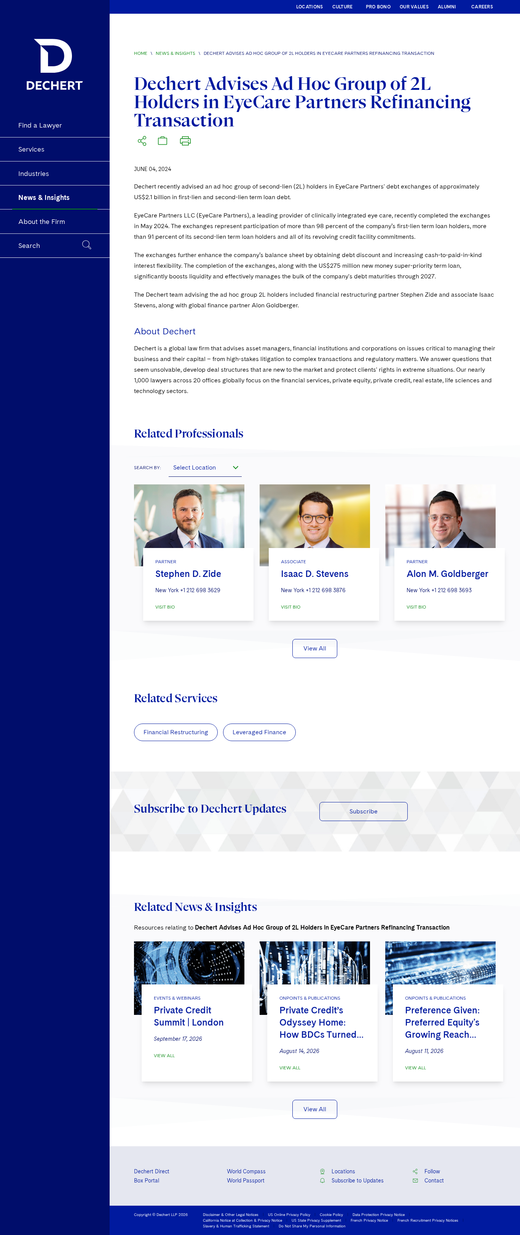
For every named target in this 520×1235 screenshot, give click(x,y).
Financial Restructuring (176, 732)
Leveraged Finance (259, 732)
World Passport (246, 1180)
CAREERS (482, 7)
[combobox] (205, 467)
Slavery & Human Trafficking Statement (236, 1226)
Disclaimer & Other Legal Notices (230, 1214)
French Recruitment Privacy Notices (427, 1220)
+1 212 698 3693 (451, 590)
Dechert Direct (151, 1171)
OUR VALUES (414, 7)
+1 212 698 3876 (326, 590)
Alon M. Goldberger (447, 573)
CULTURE (342, 7)
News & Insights (175, 53)
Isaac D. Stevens (315, 573)
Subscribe (363, 811)
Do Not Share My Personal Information (312, 1226)
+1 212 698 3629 (200, 590)
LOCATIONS (309, 7)
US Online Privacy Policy (289, 1214)
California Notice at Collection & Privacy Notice (242, 1220)
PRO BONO (378, 7)
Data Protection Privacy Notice (379, 1214)
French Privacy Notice (369, 1220)
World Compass (246, 1171)
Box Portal (146, 1180)
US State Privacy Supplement (316, 1220)
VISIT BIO (165, 607)
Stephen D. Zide (188, 573)
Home (140, 53)
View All (314, 648)
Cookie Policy (331, 1214)
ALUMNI (447, 7)
